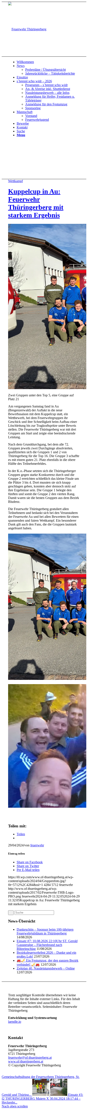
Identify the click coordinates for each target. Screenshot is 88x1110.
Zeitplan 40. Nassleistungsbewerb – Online (46, 968)
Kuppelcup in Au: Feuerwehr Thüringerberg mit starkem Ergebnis (35, 203)
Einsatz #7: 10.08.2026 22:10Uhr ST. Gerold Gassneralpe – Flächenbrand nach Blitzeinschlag (47, 945)
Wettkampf (15, 181)
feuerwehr (37, 845)
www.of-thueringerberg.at (25, 1061)
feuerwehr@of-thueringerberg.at (30, 1057)
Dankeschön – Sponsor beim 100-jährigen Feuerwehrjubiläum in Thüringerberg (45, 931)
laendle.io (14, 1021)
